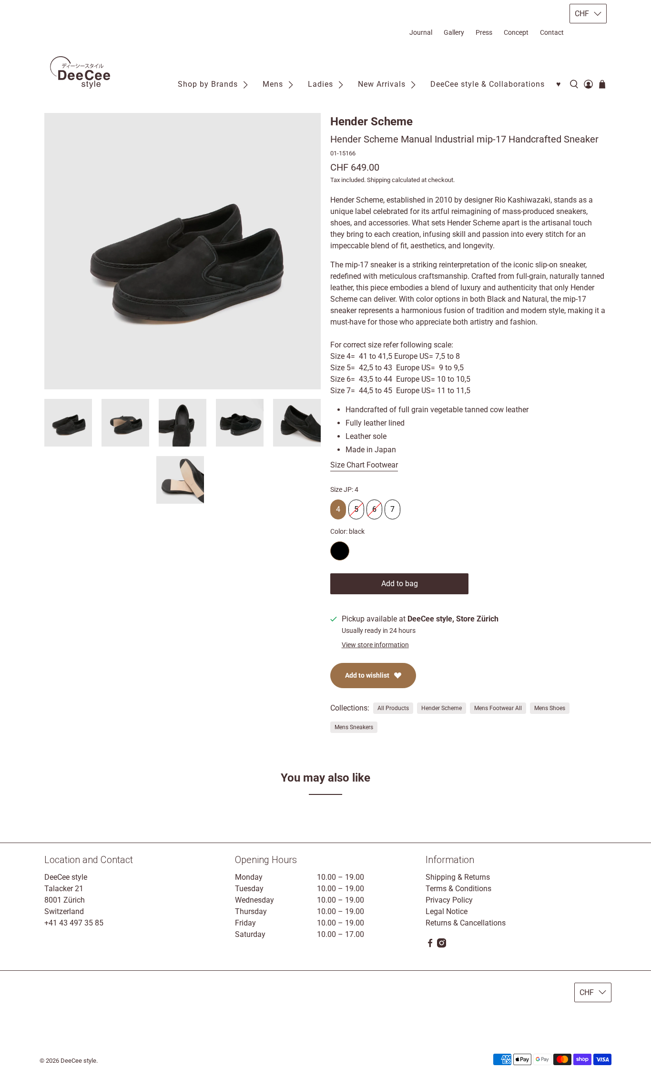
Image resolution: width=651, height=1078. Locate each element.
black (339, 550)
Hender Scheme (371, 121)
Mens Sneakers (354, 727)
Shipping (378, 179)
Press (484, 32)
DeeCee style (78, 1060)
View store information (375, 645)
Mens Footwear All (498, 708)
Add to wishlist (367, 675)
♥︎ (558, 84)
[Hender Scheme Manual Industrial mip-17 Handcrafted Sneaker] (182, 251)
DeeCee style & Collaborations (487, 84)
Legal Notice (447, 911)
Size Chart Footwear (364, 464)
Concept (516, 32)
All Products (393, 708)
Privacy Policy (449, 900)
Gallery (454, 32)
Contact (552, 32)
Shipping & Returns (458, 877)
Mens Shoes (549, 708)
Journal (420, 32)
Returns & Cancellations (466, 922)
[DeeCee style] (80, 72)
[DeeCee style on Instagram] (441, 945)
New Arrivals (382, 84)
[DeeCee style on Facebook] (430, 945)
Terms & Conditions (458, 888)
